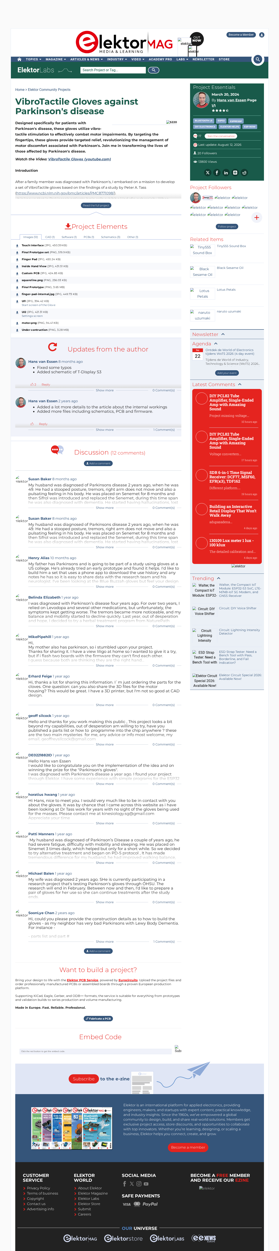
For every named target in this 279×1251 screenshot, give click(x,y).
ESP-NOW (249, 126)
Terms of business (42, 1193)
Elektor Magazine (93, 1193)
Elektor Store (89, 1204)
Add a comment (100, 463)
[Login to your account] (261, 34)
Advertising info (40, 1209)
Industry (115, 59)
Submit (84, 1209)
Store (224, 59)
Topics (32, 59)
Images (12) (30, 237)
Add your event (227, 373)
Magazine (54, 59)
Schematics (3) (110, 237)
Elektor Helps (229, 126)
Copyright (35, 1199)
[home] (19, 59)
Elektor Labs (88, 1199)
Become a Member (241, 34)
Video (136, 59)
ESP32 (221, 120)
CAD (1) (50, 237)
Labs (181, 59)
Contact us (36, 1204)
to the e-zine (101, 1078)
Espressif (236, 121)
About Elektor (90, 1188)
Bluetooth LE (204, 120)
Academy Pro (160, 59)
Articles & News (85, 59)
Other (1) (132, 237)
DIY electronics (205, 126)
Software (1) (69, 237)
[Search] (153, 70)
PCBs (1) (89, 237)
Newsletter (203, 59)
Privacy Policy (38, 1188)
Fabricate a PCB (99, 1018)
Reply (46, 385)
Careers (84, 1214)
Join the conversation (221, 136)
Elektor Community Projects (49, 90)
